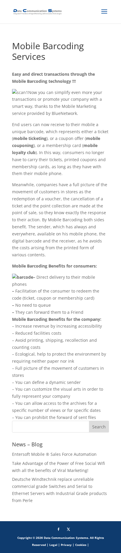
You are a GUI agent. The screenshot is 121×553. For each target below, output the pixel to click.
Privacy (66, 545)
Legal (53, 545)
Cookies (80, 545)
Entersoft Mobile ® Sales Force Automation (54, 454)
